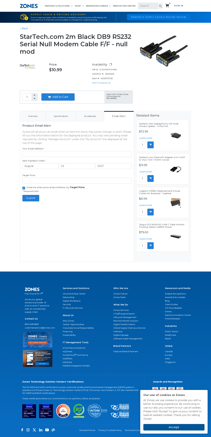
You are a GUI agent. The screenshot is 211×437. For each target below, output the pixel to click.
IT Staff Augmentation (124, 314)
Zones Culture (120, 294)
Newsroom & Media (97, 6)
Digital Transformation (124, 324)
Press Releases (172, 318)
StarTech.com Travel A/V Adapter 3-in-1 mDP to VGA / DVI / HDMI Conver (162, 158)
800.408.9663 (32, 324)
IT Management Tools (75, 342)
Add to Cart (60, 97)
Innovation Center (124, 6)
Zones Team (119, 297)
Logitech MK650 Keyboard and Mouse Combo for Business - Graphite (159, 192)
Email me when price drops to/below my (56, 187)
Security (67, 304)
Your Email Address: (33, 148)
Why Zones (68, 321)
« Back (24, 28)
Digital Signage (121, 335)
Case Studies (171, 304)
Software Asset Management (127, 338)
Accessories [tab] (90, 116)
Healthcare (170, 335)
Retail (168, 338)
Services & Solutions (57, 6)
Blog (167, 301)
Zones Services (121, 310)
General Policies (87, 430)
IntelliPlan (67, 358)
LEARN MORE (145, 138)
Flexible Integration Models (76, 366)
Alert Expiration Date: (33, 160)
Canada (169, 351)
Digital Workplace (71, 301)
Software (117, 331)
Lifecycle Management (124, 317)
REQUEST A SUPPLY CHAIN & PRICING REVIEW (158, 17)
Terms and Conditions (135, 430)
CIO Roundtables (173, 308)
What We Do (120, 304)
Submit (30, 198)
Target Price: (29, 175)
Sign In (178, 5)
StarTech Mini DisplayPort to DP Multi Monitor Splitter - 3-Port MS (158, 124)
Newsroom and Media (177, 288)
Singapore (170, 362)
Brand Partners (122, 346)
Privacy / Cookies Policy (110, 430)
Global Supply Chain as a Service (129, 328)
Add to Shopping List (101, 83)
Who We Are (120, 288)
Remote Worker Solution (125, 321)
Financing (67, 331)
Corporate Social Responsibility (78, 328)
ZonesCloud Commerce (75, 355)
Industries (171, 326)
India (167, 358)
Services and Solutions (76, 288)
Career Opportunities (73, 324)
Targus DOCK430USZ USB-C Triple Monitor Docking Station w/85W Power (161, 225)
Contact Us (31, 318)
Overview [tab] (33, 116)
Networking (68, 297)
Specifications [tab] (61, 116)
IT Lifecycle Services (73, 308)
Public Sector (171, 331)
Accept (174, 427)
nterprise (67, 362)
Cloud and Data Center (74, 294)
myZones (67, 351)
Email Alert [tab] (119, 116)
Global (168, 346)
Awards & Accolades (175, 297)
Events (168, 311)
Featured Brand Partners (125, 351)
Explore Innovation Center (178, 315)
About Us (68, 315)
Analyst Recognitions (175, 294)
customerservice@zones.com (38, 328)
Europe (168, 355)
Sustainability (69, 335)
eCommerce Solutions (74, 348)
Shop (78, 6)
